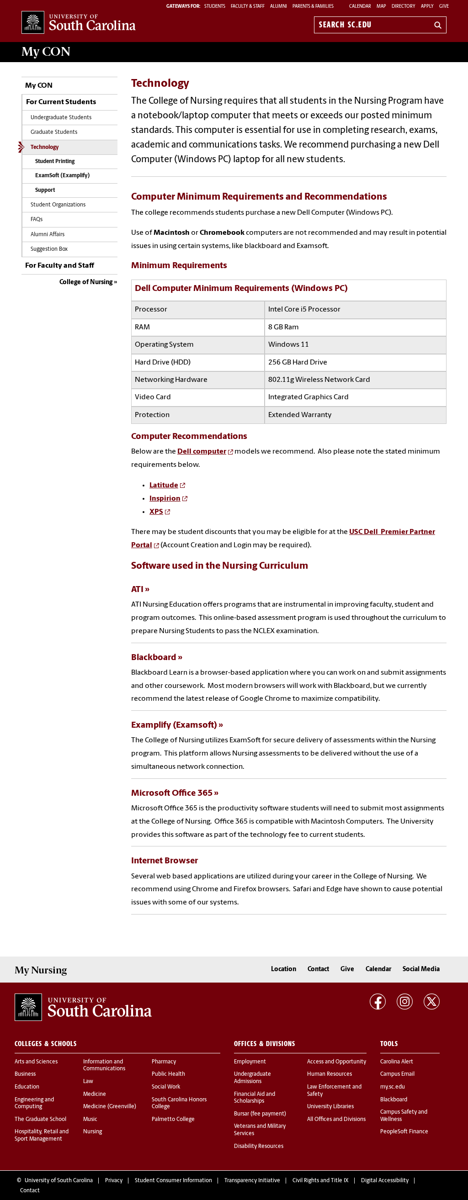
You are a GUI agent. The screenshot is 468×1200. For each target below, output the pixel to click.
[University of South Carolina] (83, 1007)
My (45, 51)
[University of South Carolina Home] (78, 23)
